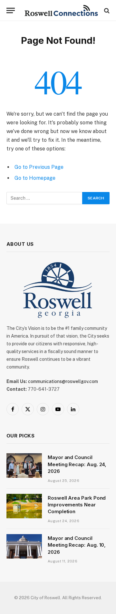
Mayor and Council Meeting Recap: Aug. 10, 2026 (77, 545)
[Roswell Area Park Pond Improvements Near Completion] (24, 506)
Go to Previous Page (39, 167)
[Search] (106, 10)
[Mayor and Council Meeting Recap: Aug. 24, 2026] (24, 465)
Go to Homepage (35, 178)
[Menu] (10, 10)
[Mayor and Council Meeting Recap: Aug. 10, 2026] (24, 546)
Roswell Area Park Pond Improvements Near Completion (77, 505)
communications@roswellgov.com (63, 381)
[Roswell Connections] (61, 10)
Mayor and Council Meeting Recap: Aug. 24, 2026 (77, 464)
